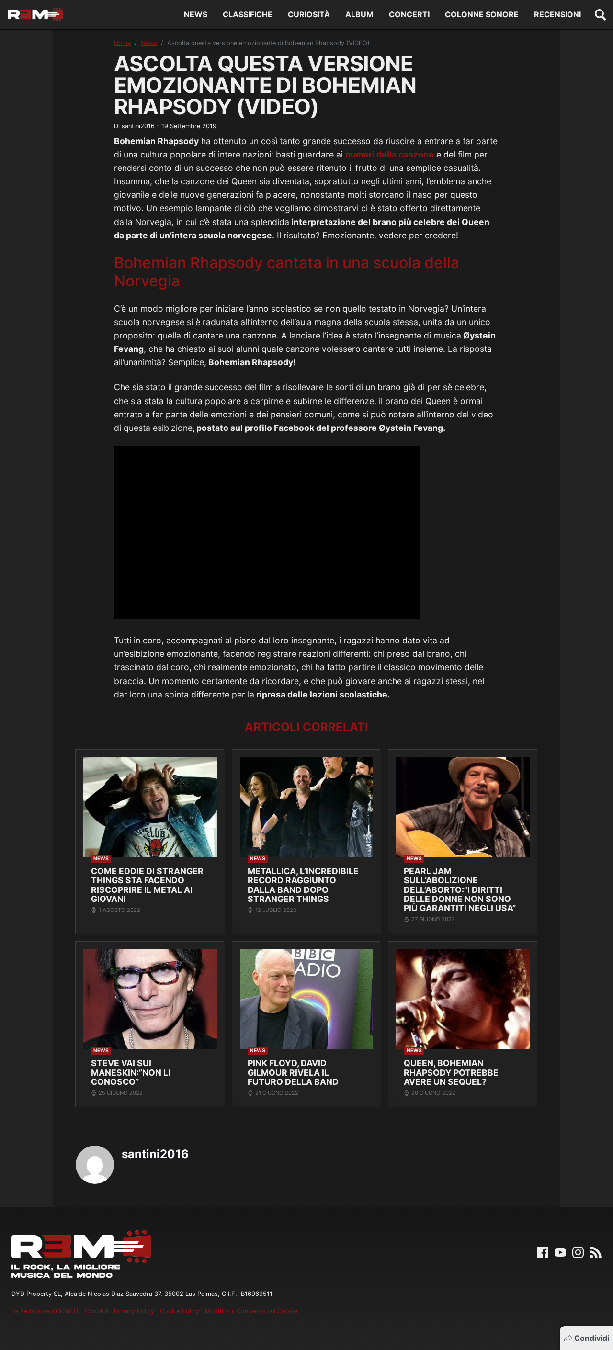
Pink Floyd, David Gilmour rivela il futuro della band (293, 1072)
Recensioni (557, 14)
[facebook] (542, 1252)
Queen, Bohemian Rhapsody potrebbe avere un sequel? (451, 1072)
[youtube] (560, 1252)
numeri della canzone (389, 154)
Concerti (409, 14)
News (195, 14)
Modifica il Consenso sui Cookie (251, 1311)
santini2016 (138, 126)
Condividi (591, 1338)
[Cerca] (601, 14)
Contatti (96, 1311)
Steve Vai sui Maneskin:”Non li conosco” (130, 1072)
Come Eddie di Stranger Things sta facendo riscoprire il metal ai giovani (147, 884)
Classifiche (247, 14)
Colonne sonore (482, 14)
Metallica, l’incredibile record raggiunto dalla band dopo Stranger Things (303, 884)
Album (359, 14)
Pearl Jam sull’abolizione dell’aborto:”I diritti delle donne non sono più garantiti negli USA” (460, 889)
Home (122, 42)
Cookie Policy (179, 1311)
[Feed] (596, 1252)
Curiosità (309, 14)
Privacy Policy (134, 1311)
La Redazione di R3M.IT (45, 1311)
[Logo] (35, 14)
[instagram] (578, 1252)
